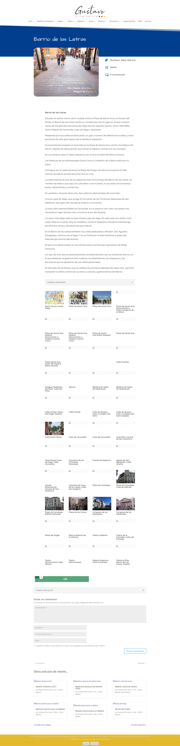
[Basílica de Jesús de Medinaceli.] (125, 373)
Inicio (30, 21)
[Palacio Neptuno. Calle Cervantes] (101, 546)
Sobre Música (125, 692)
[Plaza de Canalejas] (101, 471)
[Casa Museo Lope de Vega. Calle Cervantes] (54, 446)
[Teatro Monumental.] (78, 546)
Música (70, 21)
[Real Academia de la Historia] (78, 521)
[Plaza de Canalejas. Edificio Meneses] (54, 509)
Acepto (86, 743)
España (60, 21)
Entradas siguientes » (138, 725)
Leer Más (94, 743)
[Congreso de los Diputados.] (125, 509)
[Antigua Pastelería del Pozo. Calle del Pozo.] (54, 373)
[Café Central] (78, 398)
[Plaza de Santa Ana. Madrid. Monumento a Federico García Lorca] (54, 319)
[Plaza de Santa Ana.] (78, 303)
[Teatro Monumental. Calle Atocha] (54, 546)
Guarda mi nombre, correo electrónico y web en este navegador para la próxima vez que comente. (70, 646)
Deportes (81, 21)
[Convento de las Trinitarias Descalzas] (78, 446)
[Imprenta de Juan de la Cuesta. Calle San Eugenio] (78, 471)
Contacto (148, 21)
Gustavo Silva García (46, 690)
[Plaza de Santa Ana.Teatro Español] (101, 319)
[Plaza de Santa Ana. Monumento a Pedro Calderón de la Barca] (125, 292)
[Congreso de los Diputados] (101, 509)
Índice (140, 21)
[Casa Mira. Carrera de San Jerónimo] (125, 423)
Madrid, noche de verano (126, 686)
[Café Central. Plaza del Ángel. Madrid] (54, 398)
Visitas (91, 21)
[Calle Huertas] (125, 348)
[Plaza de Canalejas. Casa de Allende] (125, 482)
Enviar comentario (135, 651)
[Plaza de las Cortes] (78, 509)
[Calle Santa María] (54, 434)
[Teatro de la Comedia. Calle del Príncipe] (125, 521)
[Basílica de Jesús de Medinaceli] (101, 373)
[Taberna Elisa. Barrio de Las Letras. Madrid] (125, 546)
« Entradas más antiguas (42, 725)
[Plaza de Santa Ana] (101, 303)
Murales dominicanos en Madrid (89, 711)
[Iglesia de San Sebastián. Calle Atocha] (125, 446)
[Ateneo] (78, 373)
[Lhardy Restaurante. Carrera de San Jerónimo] (54, 471)
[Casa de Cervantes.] (101, 423)
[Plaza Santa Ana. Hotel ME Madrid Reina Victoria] (54, 348)
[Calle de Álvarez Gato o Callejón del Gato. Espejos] (125, 398)
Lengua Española (129, 21)
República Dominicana (45, 21)
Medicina (101, 21)
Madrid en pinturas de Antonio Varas (88, 687)
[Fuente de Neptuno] (101, 446)
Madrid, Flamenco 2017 (46, 686)
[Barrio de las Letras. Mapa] (54, 303)
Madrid (113, 67)
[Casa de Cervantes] (78, 423)
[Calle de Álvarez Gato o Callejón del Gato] (101, 398)
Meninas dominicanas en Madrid (50, 709)
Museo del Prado (122, 709)
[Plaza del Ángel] (54, 521)
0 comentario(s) (117, 75)
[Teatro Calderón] (101, 521)
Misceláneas (114, 21)
